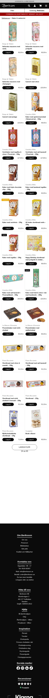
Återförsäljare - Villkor (24, 620)
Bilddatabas (24, 546)
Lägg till (8, 52)
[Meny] (46, 6)
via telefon (30, 580)
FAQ (24, 617)
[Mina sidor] (35, 6)
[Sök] (29, 6)
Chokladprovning (24, 645)
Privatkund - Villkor (24, 623)
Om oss (24, 540)
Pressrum (24, 543)
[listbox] (24, 1)
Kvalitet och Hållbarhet (24, 552)
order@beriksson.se (27, 574)
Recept (24, 633)
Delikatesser (6, 18)
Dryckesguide (24, 651)
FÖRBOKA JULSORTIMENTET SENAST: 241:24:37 (24, 14)
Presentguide (24, 654)
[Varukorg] (40, 6)
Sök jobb (24, 549)
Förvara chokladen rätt (24, 642)
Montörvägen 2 (23, 596)
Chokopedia (24, 639)
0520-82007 (26, 568)
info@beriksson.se (26, 571)
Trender (24, 636)
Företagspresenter (24, 657)
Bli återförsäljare (24, 614)
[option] (24, 1)
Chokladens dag (24, 648)
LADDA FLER (24, 447)
